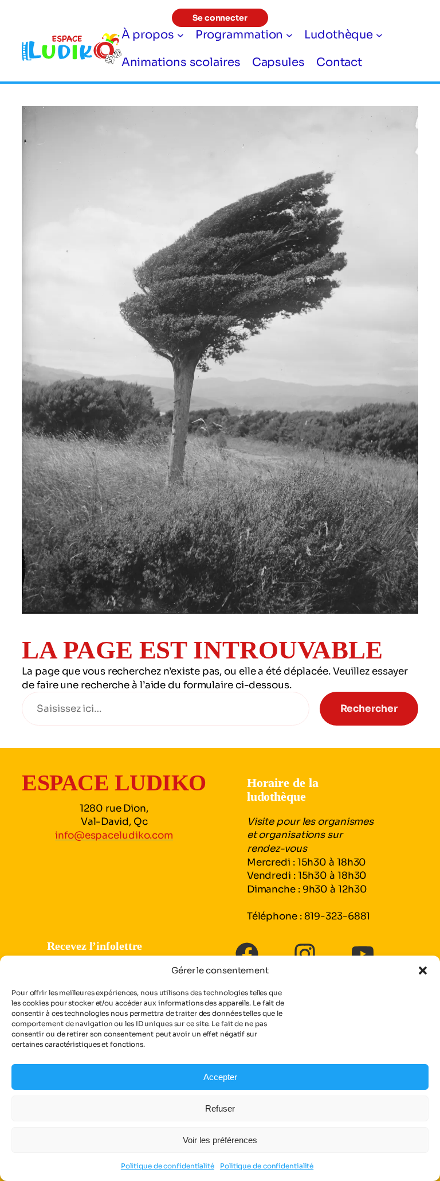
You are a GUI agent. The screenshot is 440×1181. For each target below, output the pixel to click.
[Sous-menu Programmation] (289, 35)
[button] (423, 970)
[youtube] (362, 954)
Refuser (220, 1108)
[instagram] (304, 954)
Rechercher (369, 709)
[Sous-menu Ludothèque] (379, 35)
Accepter (220, 1077)
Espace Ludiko (114, 783)
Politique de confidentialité (167, 1165)
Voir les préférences (220, 1140)
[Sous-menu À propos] (180, 35)
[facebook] (247, 954)
